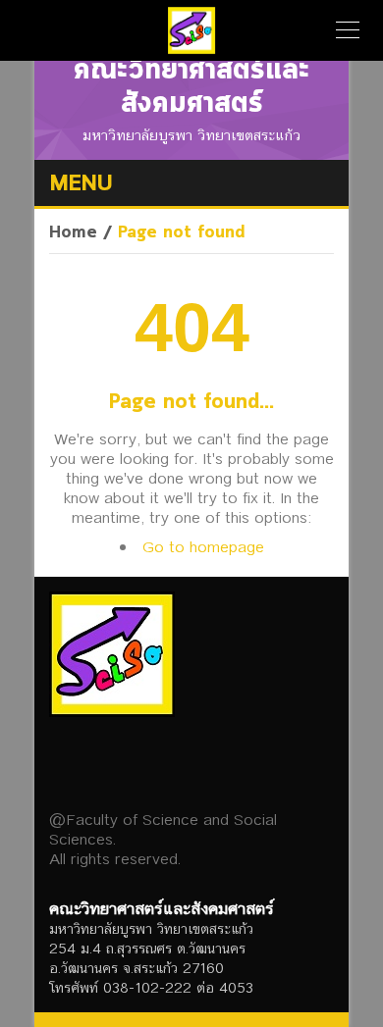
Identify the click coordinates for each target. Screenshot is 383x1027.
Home (73, 233)
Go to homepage (203, 547)
